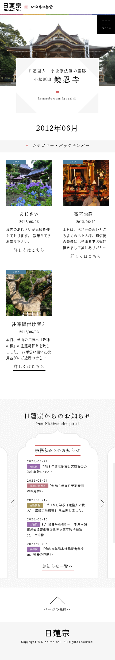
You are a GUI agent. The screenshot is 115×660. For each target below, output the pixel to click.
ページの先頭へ (57, 609)
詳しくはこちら (29, 250)
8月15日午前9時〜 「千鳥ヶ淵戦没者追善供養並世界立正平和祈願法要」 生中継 (57, 529)
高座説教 (86, 214)
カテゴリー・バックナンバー (61, 146)
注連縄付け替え (29, 324)
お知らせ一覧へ (57, 566)
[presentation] (12, 503)
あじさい (29, 214)
